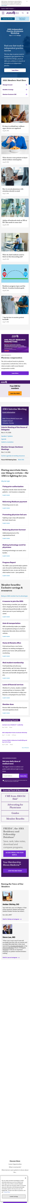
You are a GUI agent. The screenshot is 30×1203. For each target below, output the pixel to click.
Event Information (8, 412)
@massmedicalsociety (16, 946)
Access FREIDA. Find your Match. (14, 854)
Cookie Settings (14, 1196)
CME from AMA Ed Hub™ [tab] (15, 798)
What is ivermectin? (15, 1167)
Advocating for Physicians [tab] (15, 806)
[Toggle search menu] (22, 12)
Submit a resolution (7, 442)
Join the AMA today (15, 871)
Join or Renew (17, 13)
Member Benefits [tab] (15, 818)
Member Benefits (7, 19)
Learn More (4, 5)
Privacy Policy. (7, 1192)
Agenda (3, 439)
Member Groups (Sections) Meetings (12, 448)
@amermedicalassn (8, 948)
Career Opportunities (15, 1164)
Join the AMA (15, 393)
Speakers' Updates (7, 436)
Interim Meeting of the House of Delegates (14, 428)
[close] (27, 1)
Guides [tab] (15, 813)
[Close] (25, 1178)
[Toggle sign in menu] (28, 13)
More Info (21, 459)
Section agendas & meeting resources (13, 456)
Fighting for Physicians (22, 18)
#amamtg (5, 950)
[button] (15, 8)
